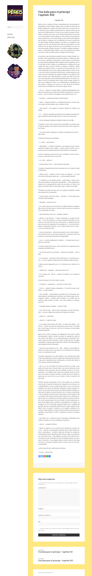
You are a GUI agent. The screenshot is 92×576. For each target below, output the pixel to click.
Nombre (41, 508)
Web (39, 521)
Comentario (42, 488)
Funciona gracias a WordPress (45, 572)
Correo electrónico (44, 515)
